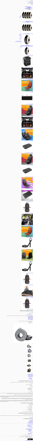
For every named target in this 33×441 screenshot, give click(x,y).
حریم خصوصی (29, 430)
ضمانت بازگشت (30, 318)
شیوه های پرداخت (29, 426)
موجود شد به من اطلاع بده (30, 316)
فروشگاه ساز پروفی (27, 440)
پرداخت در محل (30, 375)
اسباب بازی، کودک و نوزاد (27, 6)
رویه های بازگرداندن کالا (28, 429)
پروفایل (32, 3)
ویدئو (30, 379)
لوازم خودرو (27, 314)
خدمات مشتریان (31, 427)
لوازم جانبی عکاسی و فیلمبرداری (18, 41)
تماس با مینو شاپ (29, 433)
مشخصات (30, 378)
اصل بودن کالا (30, 319)
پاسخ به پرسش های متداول (28, 428)
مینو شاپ (32, 0)
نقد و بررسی (30, 377)
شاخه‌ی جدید (28, 9)
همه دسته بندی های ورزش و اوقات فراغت (24, 46)
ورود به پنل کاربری (31, 2)
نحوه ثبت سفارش (29, 425)
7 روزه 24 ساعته (30, 317)
